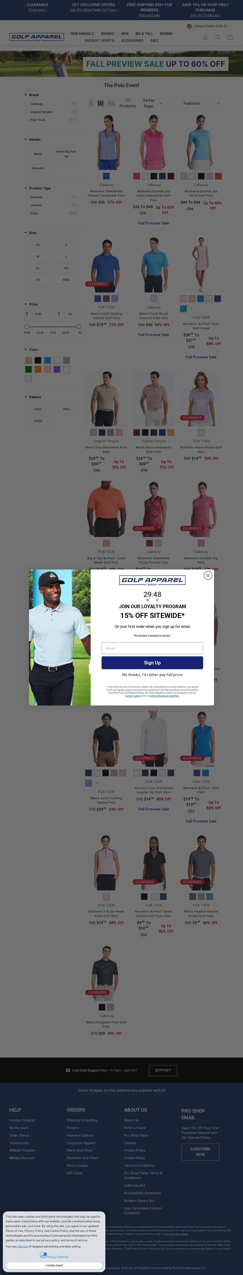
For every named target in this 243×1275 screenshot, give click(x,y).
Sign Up (152, 663)
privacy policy (132, 696)
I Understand (54, 1265)
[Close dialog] (208, 575)
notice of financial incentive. (164, 696)
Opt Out (23, 1246)
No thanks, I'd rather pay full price (152, 675)
